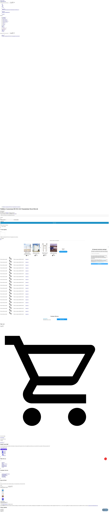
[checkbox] (26, 255)
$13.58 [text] (45, 255)
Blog (7, 12)
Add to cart (2, 221)
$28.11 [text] (28, 255)
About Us (3, 462)
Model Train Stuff (5, 504)
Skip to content (2, 0)
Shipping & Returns (4, 475)
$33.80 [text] (54, 255)
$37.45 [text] (37, 255)
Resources (4, 29)
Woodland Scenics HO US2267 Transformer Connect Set (45, 253)
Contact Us (26, 259)
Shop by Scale (5, 19)
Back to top (2, 442)
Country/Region (2, 501)
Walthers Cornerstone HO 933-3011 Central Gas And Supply (53, 253)
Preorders (4, 17)
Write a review (62, 319)
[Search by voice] (14, 2)
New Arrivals (4, 18)
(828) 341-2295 (4, 9)
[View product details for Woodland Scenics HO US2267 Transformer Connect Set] (44, 248)
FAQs (9, 12)
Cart (3, 31)
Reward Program (4, 466)
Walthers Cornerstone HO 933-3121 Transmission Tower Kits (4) (27, 253)
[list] (54, 122)
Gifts (3, 25)
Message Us (17, 9)
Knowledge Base (4, 465)
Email (1, 485)
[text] (54, 240)
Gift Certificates (4, 474)
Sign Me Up (99, 263)
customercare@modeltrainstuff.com (11, 9)
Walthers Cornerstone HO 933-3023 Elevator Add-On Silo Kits (36, 253)
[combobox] (6, 2)
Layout (4, 24)
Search (1, 2)
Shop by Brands (5, 20)
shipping (7, 212)
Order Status (3, 476)
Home (3, 35)
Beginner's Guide (4, 12)
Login (4, 30)
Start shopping (2, 437)
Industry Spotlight (5, 21)
